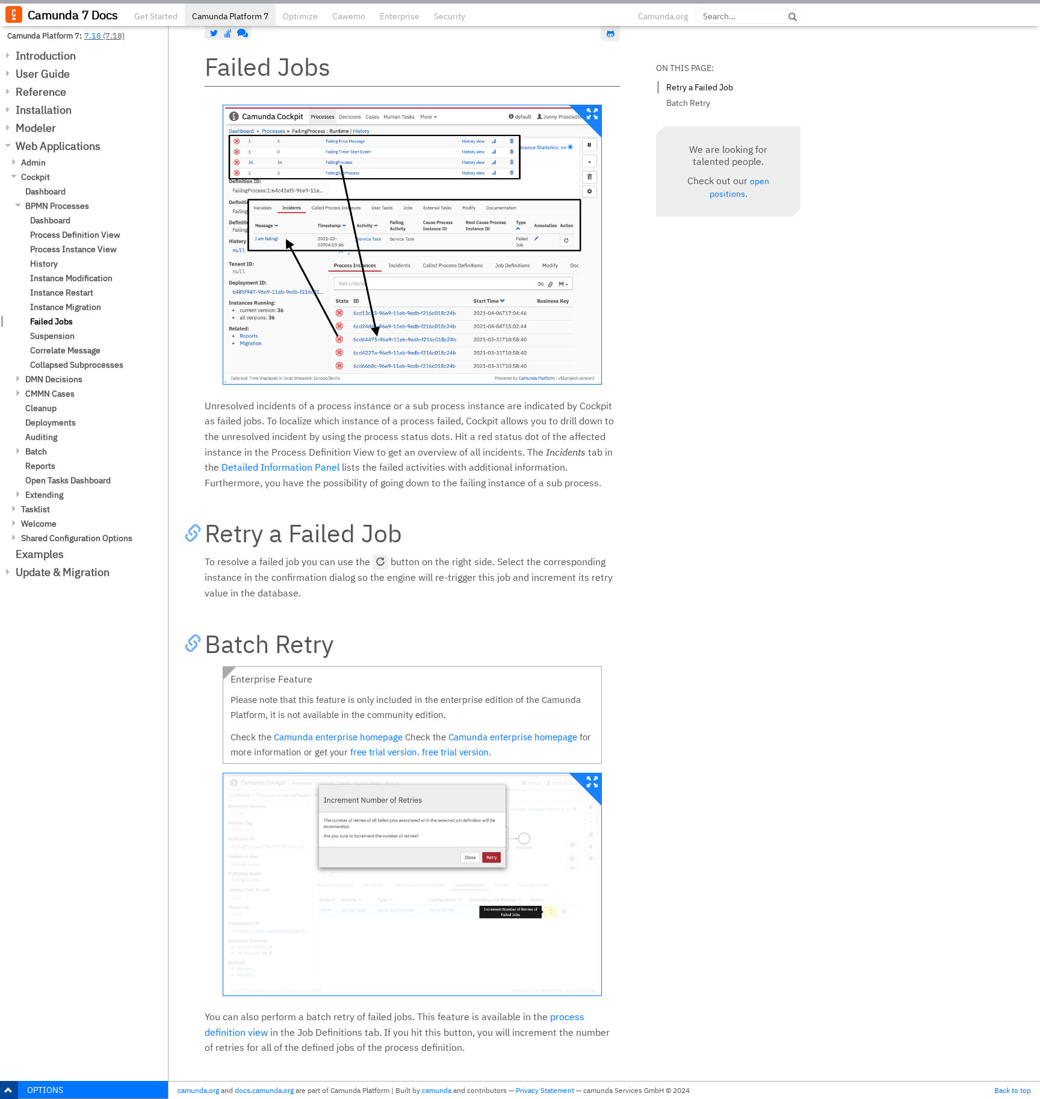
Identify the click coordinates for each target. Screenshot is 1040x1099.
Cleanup (41, 408)
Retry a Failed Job (699, 87)
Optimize (300, 16)
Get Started (156, 16)
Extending (44, 494)
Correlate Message (65, 350)
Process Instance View (73, 249)
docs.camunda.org (264, 1090)
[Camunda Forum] (241, 33)
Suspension (52, 335)
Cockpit (35, 177)
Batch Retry (688, 103)
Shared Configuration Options (76, 538)
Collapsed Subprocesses (76, 364)
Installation (44, 110)
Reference (41, 92)
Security (449, 16)
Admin (33, 162)
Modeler (36, 128)
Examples (40, 554)
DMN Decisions (53, 379)
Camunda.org (663, 16)
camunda (436, 1090)
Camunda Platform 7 (230, 16)
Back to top (1012, 1090)
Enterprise (399, 16)
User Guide (43, 74)
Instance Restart (61, 292)
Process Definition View (75, 234)
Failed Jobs (51, 321)
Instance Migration (65, 307)
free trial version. (384, 752)
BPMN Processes (57, 205)
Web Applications (58, 146)
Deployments (50, 422)
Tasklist (35, 509)
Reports (40, 465)
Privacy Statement (545, 1090)
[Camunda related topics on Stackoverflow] (228, 33)
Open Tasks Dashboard (68, 480)
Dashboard (45, 191)
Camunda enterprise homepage (338, 737)
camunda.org (198, 1090)
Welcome (39, 523)
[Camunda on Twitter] (214, 33)
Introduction (46, 56)
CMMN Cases (50, 393)
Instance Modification (71, 278)
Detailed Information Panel (280, 467)
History (44, 263)
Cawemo (348, 16)
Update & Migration (63, 572)
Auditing (41, 437)
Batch (36, 451)
